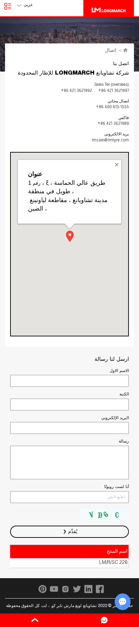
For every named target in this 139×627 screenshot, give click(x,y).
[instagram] (65, 589)
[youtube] (54, 589)
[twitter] (77, 589)
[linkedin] (88, 589)
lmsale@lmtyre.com (110, 140)
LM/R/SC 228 (113, 563)
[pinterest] (42, 589)
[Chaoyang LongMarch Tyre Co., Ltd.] (108, 8)
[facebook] (100, 589)
